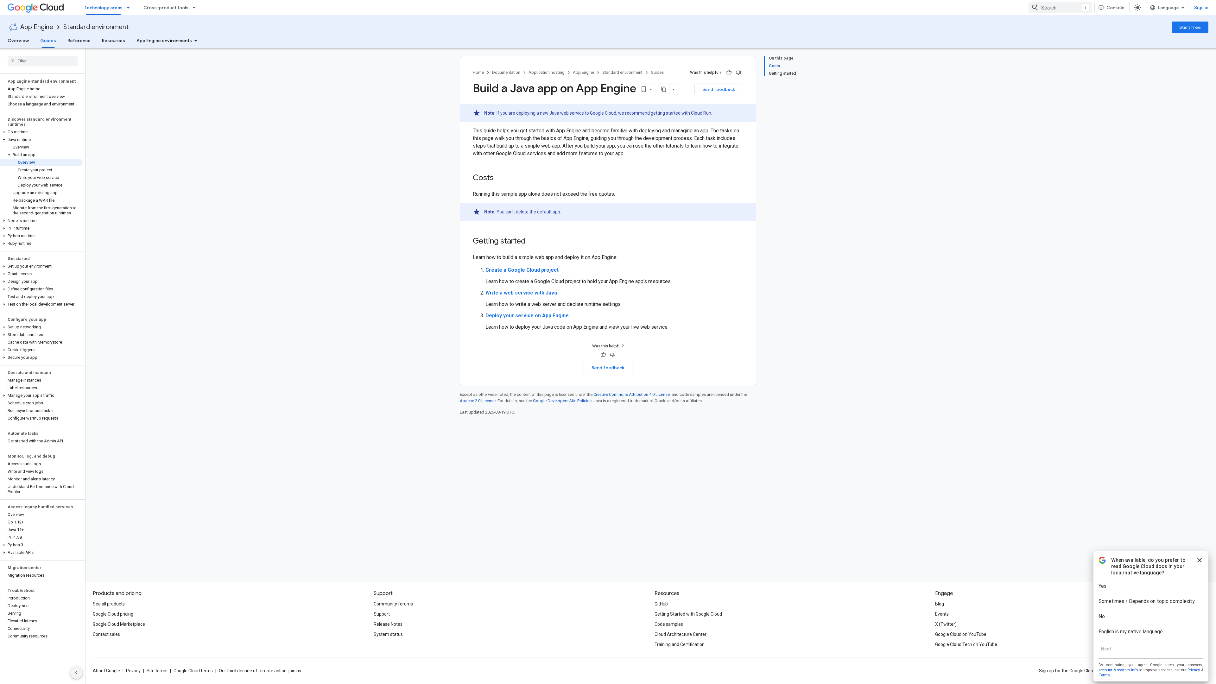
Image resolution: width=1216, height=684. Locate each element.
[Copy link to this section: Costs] (500, 178)
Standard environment (96, 27)
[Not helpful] (738, 72)
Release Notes (388, 624)
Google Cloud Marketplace (119, 624)
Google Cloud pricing (113, 614)
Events (942, 614)
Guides (48, 40)
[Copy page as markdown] (663, 89)
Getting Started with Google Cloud (688, 614)
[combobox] (1060, 7)
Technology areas (104, 7)
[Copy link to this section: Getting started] (532, 241)
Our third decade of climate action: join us (260, 670)
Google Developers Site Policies (562, 400)
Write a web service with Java (521, 293)
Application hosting (547, 72)
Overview (18, 40)
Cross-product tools (165, 7)
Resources (113, 40)
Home (478, 72)
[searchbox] (43, 61)
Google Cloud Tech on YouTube (966, 644)
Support (382, 614)
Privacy (133, 670)
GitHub (661, 603)
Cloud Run (701, 113)
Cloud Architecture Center (680, 634)
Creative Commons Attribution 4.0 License (631, 394)
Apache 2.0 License (478, 400)
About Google (106, 670)
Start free (1190, 27)
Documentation (506, 72)
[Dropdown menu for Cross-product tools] (196, 7)
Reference (79, 40)
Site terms (157, 670)
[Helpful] (729, 72)
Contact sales (106, 634)
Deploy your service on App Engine (527, 316)
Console (1115, 7)
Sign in (1201, 7)
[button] (41, 132)
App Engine (36, 27)
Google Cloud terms (193, 670)
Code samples (669, 624)
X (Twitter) (946, 624)
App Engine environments (164, 40)
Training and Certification (680, 644)
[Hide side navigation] (76, 672)
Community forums (393, 603)
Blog (939, 603)
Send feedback (718, 89)
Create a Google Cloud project (522, 270)
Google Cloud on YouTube (960, 634)
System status (388, 634)
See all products (109, 603)
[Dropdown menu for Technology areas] (130, 7)
